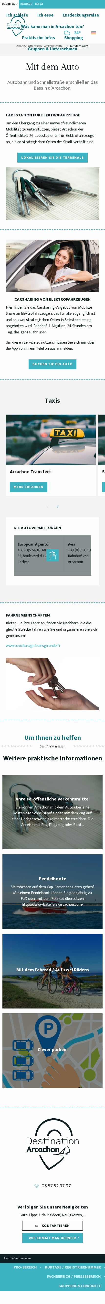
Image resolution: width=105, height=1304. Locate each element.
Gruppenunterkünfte (79, 1286)
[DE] (94, 33)
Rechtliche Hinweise (17, 1258)
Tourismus (9, 4)
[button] (94, 32)
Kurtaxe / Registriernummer (73, 1267)
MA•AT (39, 4)
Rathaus (26, 4)
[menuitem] (17, 26)
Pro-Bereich (25, 1267)
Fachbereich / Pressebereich (74, 1276)
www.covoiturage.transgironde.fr (33, 646)
